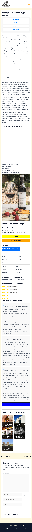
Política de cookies (20, 528)
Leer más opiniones (16, 404)
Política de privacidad (10, 528)
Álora (8, 168)
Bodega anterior (5, 456)
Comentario (6, 473)
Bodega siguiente (26, 456)
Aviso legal (27, 528)
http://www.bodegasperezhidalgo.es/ (17, 232)
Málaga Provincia (11, 170)
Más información (16, 240)
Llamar (16, 236)
